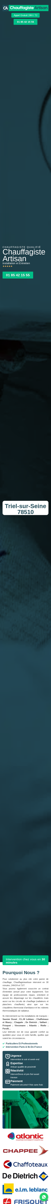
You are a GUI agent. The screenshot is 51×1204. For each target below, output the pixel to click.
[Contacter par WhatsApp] (44, 1197)
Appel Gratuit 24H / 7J (25, 15)
